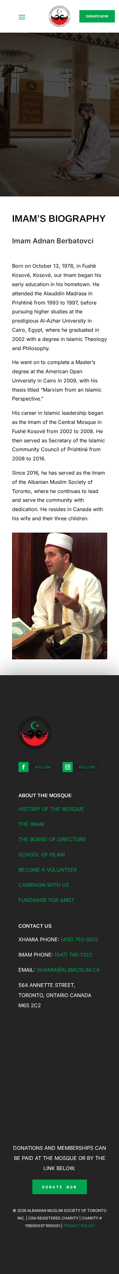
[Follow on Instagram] (68, 767)
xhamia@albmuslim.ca (68, 970)
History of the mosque (51, 809)
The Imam (31, 824)
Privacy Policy (78, 1225)
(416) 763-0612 (79, 939)
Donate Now (97, 16)
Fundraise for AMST (46, 900)
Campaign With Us (43, 885)
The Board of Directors (52, 839)
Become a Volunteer (47, 870)
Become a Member (57, 113)
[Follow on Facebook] (23, 767)
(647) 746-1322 (73, 954)
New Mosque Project (59, 147)
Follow (43, 767)
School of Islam (41, 854)
